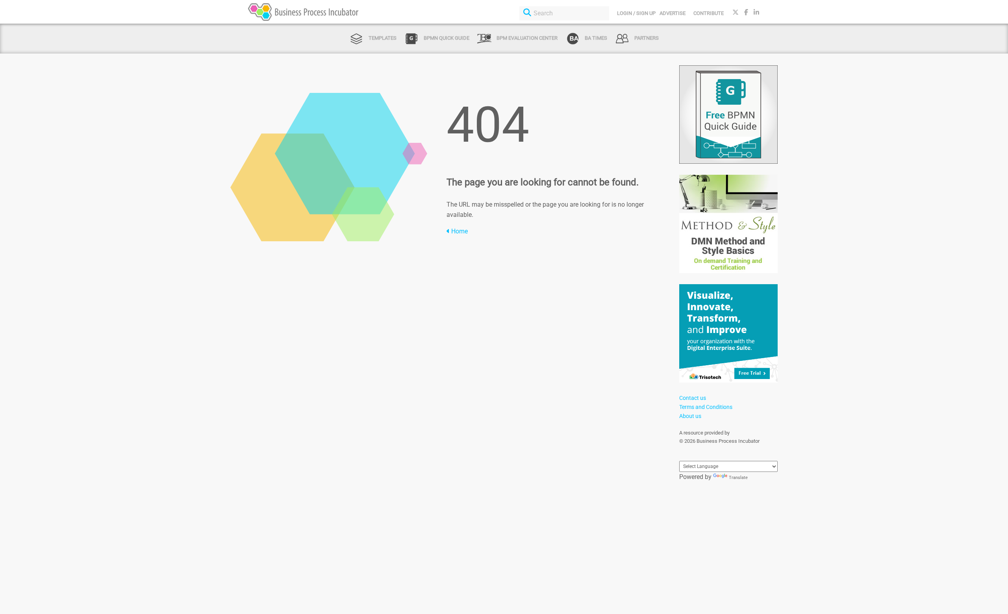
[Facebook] (746, 12)
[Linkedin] (756, 12)
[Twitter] (735, 12)
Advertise (673, 13)
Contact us (692, 398)
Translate (738, 477)
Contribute (708, 13)
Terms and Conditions (705, 407)
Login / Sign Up (636, 13)
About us (690, 416)
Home (459, 231)
